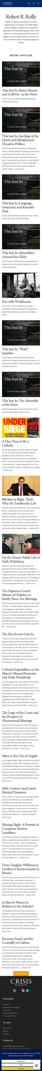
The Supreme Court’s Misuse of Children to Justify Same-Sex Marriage (19, 594)
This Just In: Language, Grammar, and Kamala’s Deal (18, 207)
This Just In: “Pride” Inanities (15, 351)
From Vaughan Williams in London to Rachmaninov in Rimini (20, 868)
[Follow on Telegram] (27, 990)
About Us (6, 1004)
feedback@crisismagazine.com (14, 1046)
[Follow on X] (18, 990)
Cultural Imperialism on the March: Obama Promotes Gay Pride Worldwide (20, 673)
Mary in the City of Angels (19, 755)
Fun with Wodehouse (16, 301)
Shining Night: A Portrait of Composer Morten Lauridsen (20, 828)
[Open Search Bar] (33, 3)
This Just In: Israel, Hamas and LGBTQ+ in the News (20, 92)
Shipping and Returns (10, 1013)
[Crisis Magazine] (7, 3)
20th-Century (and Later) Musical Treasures (19, 790)
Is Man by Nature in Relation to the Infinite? (17, 904)
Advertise (6, 1010)
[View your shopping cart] (29, 3)
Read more (19, 169)
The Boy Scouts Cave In (18, 634)
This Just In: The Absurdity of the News (20, 402)
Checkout (6, 1034)
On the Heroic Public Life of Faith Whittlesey (21, 559)
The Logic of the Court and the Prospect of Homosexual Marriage (20, 716)
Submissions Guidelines (11, 1007)
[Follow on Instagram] (23, 990)
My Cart (6, 1031)
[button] (36, 1065)
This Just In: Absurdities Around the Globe (18, 254)
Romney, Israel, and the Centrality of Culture (17, 940)
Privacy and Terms (9, 1016)
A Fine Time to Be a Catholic (15, 443)
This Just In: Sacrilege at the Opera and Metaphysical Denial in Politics (20, 139)
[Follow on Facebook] (14, 990)
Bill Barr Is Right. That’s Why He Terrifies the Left (19, 501)
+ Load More (21, 973)
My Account (7, 1028)
